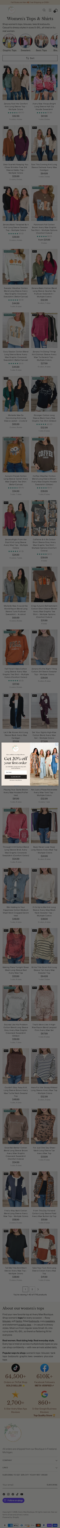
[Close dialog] (56, 744)
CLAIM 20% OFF (15, 777)
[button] (15, 780)
